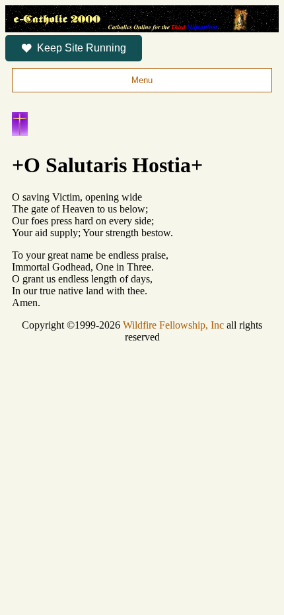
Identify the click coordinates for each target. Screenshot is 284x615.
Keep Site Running (81, 47)
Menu (142, 80)
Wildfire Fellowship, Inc (173, 325)
